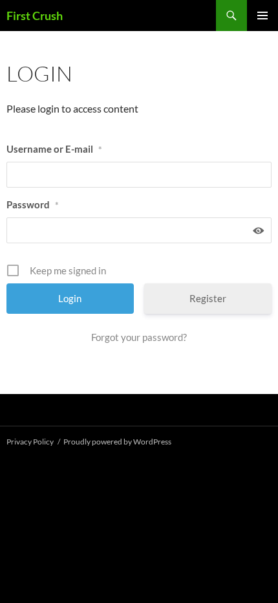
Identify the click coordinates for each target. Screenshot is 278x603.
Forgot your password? (139, 337)
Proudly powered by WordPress (117, 441)
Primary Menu (262, 15)
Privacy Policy (30, 441)
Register (207, 298)
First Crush (34, 15)
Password (32, 204)
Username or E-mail (54, 149)
